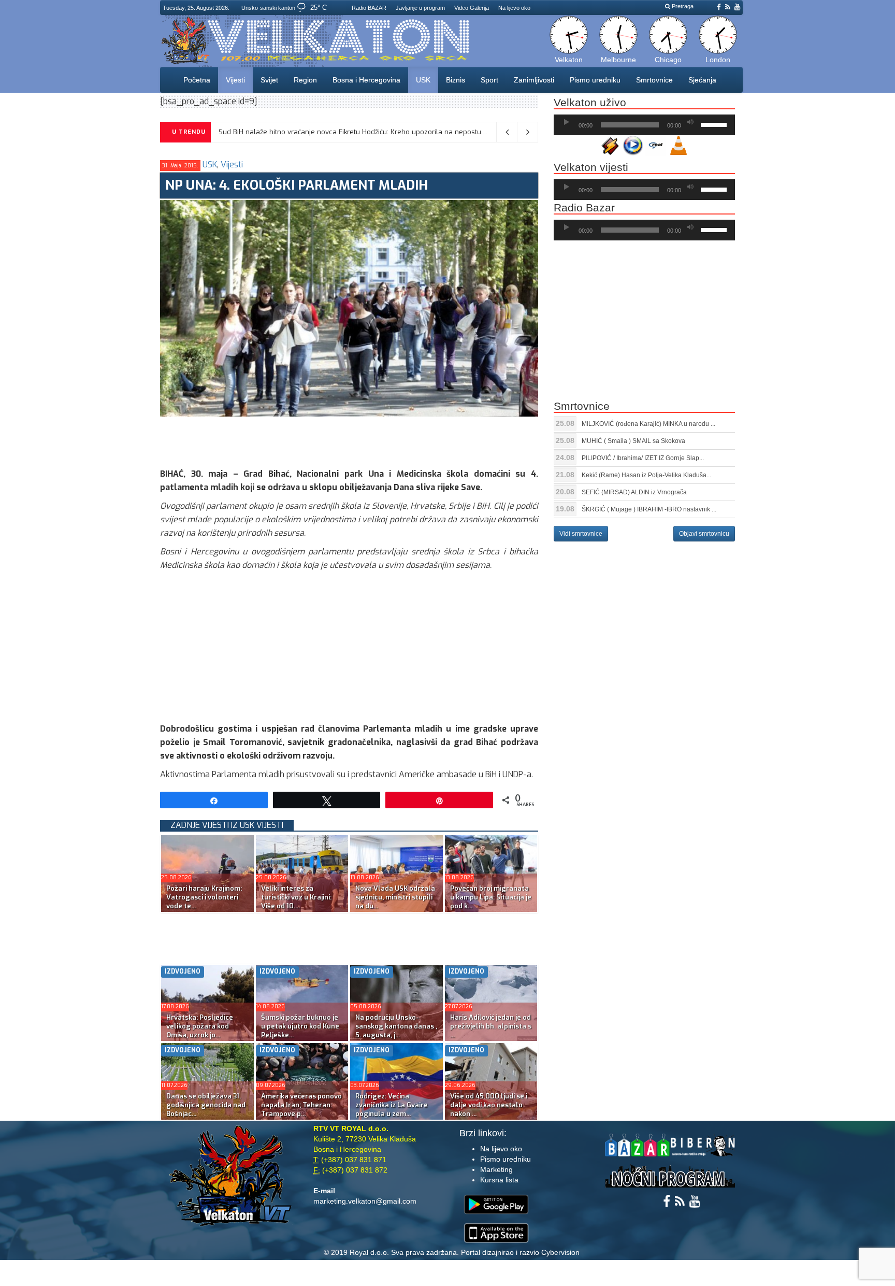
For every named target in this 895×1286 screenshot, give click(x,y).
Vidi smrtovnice (580, 533)
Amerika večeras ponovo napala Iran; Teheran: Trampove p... (301, 1105)
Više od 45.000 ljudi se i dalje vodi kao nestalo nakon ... (488, 1105)
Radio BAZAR (369, 8)
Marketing (496, 1169)
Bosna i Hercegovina (366, 80)
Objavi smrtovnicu (704, 533)
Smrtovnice (654, 80)
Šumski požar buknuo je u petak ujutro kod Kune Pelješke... (300, 1026)
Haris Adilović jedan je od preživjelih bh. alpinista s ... (490, 1026)
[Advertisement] (348, 440)
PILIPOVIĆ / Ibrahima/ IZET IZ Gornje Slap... (643, 458)
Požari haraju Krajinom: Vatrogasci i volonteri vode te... (204, 897)
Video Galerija (471, 8)
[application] (644, 125)
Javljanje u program (420, 8)
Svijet (269, 80)
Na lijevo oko (514, 8)
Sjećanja (702, 80)
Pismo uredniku (595, 80)
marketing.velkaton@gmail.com (364, 1201)
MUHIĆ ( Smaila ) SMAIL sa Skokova (633, 441)
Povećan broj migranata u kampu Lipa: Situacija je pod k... (490, 897)
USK (423, 80)
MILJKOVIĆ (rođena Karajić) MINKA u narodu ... (648, 423)
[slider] (715, 124)
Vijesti (235, 80)
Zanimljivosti (534, 80)
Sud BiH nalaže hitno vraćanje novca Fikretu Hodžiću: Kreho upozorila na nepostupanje (359, 131)
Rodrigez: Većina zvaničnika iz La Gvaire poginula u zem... (391, 1105)
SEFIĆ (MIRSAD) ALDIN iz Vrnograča (634, 492)
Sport (489, 80)
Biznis (455, 80)
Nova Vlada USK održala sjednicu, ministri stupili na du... (395, 897)
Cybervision (560, 1252)
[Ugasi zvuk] (690, 122)
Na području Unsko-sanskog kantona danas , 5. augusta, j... (396, 1026)
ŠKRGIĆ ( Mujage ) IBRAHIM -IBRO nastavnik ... (649, 509)
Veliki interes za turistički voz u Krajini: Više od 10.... (296, 897)
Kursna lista (499, 1180)
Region (305, 80)
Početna (196, 80)
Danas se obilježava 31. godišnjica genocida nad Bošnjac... (206, 1105)
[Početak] (566, 122)
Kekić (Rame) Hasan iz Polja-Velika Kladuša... (646, 475)
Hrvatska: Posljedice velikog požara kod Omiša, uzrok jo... (199, 1026)
